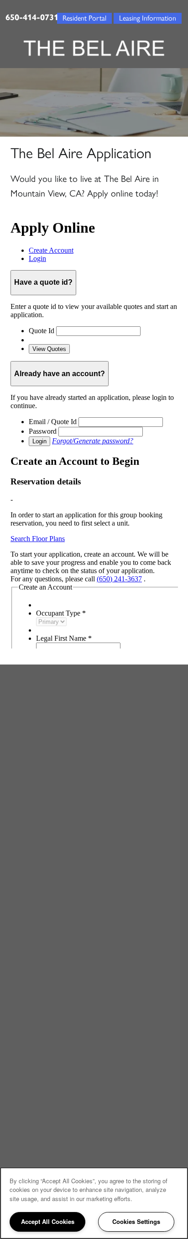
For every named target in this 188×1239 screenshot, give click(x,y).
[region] (94, 1203)
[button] (148, 17)
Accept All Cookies (47, 1221)
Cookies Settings (136, 1221)
